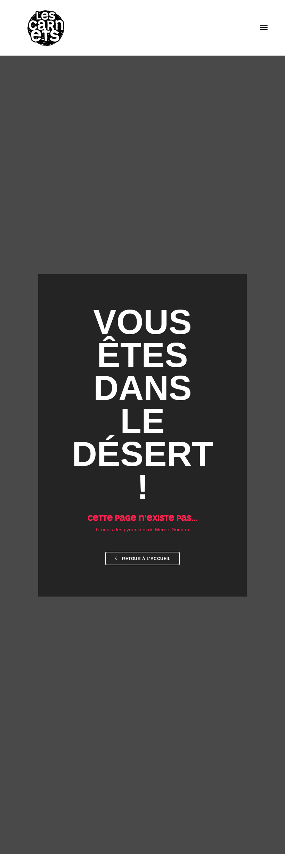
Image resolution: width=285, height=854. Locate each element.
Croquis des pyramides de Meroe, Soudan (142, 529)
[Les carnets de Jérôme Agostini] (45, 27)
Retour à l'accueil (146, 558)
